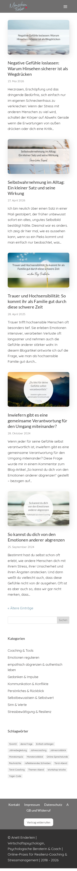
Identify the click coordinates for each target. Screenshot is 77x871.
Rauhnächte (15, 763)
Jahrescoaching (38, 750)
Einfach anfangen (45, 744)
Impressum (32, 805)
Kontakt (14, 805)
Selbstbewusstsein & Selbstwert (31, 698)
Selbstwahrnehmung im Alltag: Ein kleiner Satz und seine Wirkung (36, 187)
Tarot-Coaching (17, 769)
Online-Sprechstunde (57, 756)
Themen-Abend (36, 769)
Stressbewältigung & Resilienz (29, 712)
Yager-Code (15, 776)
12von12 (13, 744)
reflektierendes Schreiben (38, 763)
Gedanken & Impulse (23, 677)
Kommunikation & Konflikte (28, 684)
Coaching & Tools (20, 650)
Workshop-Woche (57, 769)
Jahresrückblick (58, 750)
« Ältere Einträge (20, 608)
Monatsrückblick (35, 756)
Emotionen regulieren (23, 657)
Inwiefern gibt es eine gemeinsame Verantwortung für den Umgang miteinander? (37, 420)
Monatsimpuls (16, 756)
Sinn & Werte (17, 705)
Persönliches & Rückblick (26, 691)
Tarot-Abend (60, 763)
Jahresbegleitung (18, 750)
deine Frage (26, 744)
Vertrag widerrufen (38, 822)
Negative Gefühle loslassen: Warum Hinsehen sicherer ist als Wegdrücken (38, 68)
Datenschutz (53, 805)
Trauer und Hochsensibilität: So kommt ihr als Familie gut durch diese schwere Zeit (37, 301)
